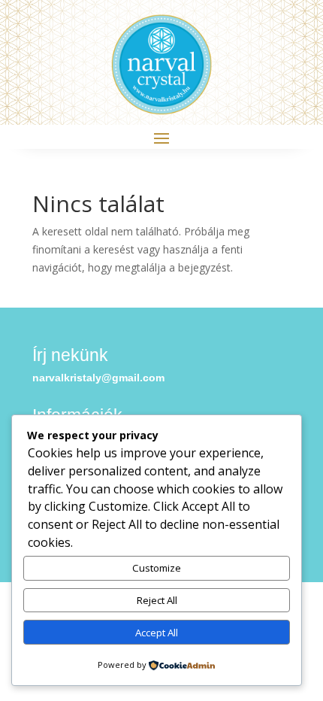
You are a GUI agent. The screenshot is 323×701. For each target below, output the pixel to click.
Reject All (157, 600)
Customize (156, 568)
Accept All (156, 632)
